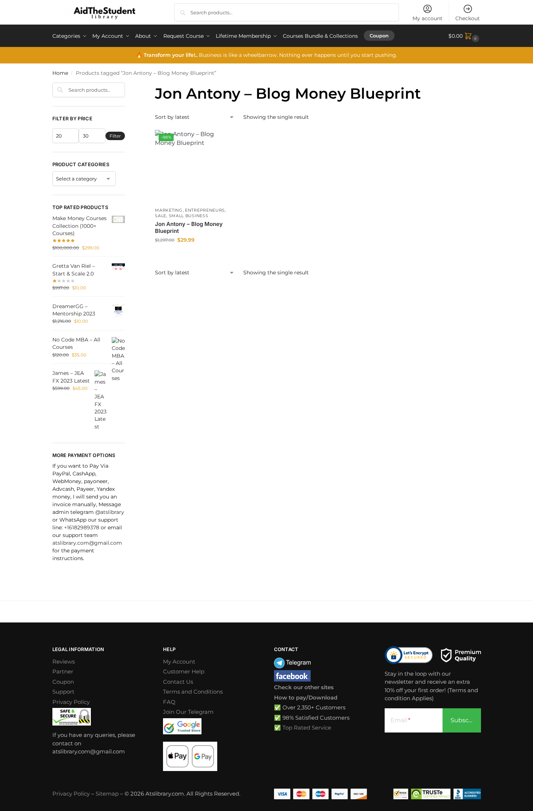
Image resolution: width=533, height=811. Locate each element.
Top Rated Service (306, 727)
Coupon (63, 681)
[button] (464, 36)
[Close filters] (127, 87)
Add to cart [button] (192, 255)
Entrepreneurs (205, 210)
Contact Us (178, 681)
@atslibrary (109, 512)
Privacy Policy (71, 701)
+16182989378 (81, 527)
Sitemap (107, 793)
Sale (160, 215)
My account (427, 18)
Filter (115, 136)
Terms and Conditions (193, 691)
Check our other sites (304, 687)
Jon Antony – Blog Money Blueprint (189, 227)
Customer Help (183, 671)
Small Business (188, 215)
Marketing (168, 210)
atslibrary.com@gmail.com (87, 543)
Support (63, 691)
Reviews (63, 661)
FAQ (169, 701)
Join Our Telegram (188, 711)
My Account (179, 661)
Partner (62, 671)
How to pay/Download (305, 697)
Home (60, 73)
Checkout (467, 18)
